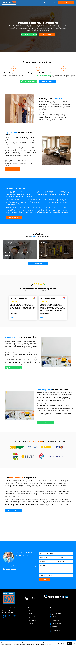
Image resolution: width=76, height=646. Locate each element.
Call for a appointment (30, 598)
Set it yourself (61, 643)
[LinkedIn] (66, 597)
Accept (69, 643)
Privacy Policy (48, 644)
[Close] (74, 643)
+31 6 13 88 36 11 (10, 569)
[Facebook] (63, 597)
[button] (37, 3)
